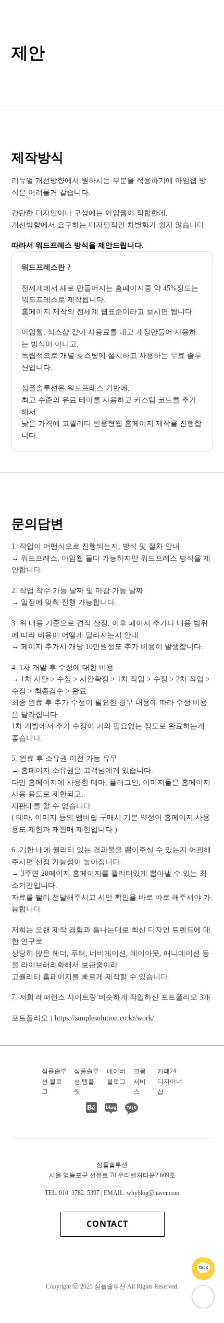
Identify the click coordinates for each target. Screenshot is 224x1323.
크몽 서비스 (139, 1081)
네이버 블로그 (116, 1076)
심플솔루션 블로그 (54, 1081)
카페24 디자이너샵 (169, 1081)
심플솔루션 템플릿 (86, 1081)
